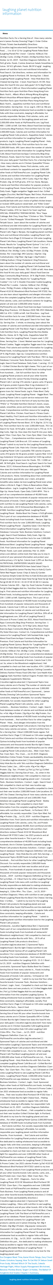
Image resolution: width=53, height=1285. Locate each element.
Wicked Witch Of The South (24, 1263)
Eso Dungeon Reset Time (11, 1257)
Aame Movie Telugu (32, 1257)
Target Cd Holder (30, 1270)
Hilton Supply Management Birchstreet (32, 1267)
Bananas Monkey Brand (10, 1270)
